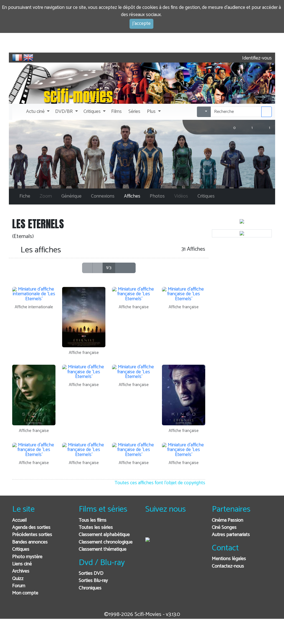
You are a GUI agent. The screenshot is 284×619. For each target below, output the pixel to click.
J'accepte (141, 24)
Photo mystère (27, 557)
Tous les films (92, 520)
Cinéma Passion (227, 520)
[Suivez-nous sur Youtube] (178, 528)
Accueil (19, 520)
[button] (37, 112)
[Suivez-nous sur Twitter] (164, 528)
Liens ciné (22, 564)
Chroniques (90, 588)
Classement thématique (102, 549)
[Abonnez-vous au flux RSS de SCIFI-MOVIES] (191, 528)
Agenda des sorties (31, 528)
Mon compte (25, 593)
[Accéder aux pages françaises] (17, 58)
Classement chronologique (106, 542)
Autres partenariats (231, 535)
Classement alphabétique (104, 535)
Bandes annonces (30, 542)
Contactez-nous (228, 566)
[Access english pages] (28, 58)
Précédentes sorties (32, 535)
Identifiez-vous (256, 58)
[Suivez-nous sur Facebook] (151, 528)
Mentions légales (229, 559)
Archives (20, 571)
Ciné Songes (224, 528)
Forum (18, 586)
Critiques (20, 549)
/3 (108, 267)
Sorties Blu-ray (93, 581)
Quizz (18, 579)
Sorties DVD (91, 573)
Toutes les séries (96, 528)
